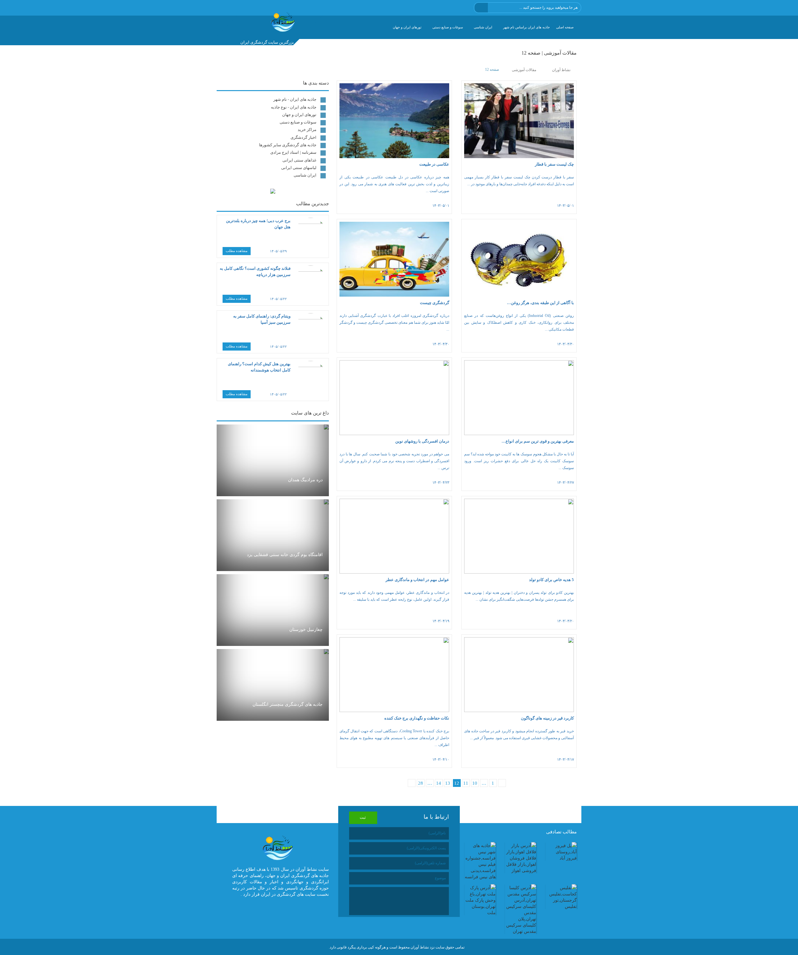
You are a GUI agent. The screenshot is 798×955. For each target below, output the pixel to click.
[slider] (483, 205)
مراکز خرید (307, 129)
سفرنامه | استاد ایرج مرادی (293, 152)
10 (474, 783)
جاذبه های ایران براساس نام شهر (526, 27)
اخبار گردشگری (303, 137)
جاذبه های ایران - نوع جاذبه (293, 107)
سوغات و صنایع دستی (447, 27)
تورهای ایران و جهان (407, 27)
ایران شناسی (483, 27)
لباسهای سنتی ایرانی (298, 167)
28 (420, 783)
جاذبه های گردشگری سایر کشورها (287, 145)
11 (465, 783)
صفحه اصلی (565, 27)
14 (438, 783)
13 (447, 783)
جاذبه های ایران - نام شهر (294, 99)
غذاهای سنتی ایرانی (299, 160)
